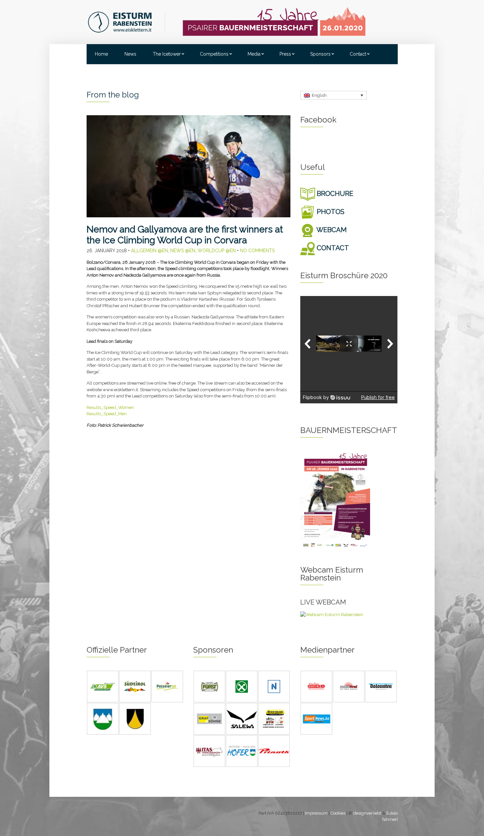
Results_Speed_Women (110, 407)
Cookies (338, 813)
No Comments (257, 250)
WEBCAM (331, 230)
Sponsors (320, 54)
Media (254, 54)
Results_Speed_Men (107, 413)
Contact (358, 54)
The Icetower (167, 54)
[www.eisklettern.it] (126, 21)
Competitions (214, 54)
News (130, 54)
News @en (182, 250)
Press (285, 54)
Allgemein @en (149, 250)
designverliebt (367, 813)
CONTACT (332, 248)
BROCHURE (334, 194)
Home (101, 54)
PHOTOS (329, 212)
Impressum (316, 813)
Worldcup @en (217, 250)
